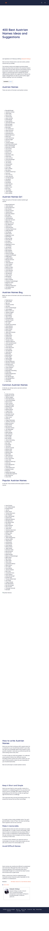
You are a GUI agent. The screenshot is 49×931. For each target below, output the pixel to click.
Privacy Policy (39, 909)
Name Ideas (6, 884)
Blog (34, 909)
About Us (18, 909)
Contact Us (29, 909)
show (11, 81)
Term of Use (23, 909)
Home (23, 910)
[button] (41, 2)
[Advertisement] (16, 19)
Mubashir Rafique (26, 59)
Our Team (19, 910)
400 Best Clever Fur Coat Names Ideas (21, 881)
